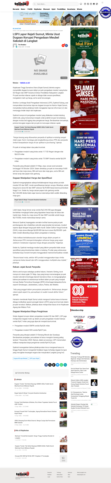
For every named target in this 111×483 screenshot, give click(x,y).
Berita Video (60, 477)
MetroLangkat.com (81, 472)
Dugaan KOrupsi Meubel (20, 358)
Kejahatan (38, 9)
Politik (30, 9)
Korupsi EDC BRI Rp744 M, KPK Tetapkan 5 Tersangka (32, 456)
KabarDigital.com (81, 474)
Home (14, 30)
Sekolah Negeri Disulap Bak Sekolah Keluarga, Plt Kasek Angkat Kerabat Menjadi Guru (80, 406)
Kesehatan (71, 9)
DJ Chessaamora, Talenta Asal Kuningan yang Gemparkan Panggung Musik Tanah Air (80, 395)
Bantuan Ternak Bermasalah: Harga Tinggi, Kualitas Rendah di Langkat (34, 437)
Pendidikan (61, 9)
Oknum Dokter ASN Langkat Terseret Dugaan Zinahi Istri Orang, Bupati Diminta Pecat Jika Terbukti (80, 383)
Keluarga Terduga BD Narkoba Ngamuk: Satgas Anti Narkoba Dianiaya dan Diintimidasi (80, 359)
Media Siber (59, 474)
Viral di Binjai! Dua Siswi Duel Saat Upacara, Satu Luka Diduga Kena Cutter (80, 371)
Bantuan (70, 472)
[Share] (66, 45)
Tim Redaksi (22, 45)
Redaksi (49, 474)
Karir (69, 477)
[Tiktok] (97, 4)
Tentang (59, 472)
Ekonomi (46, 9)
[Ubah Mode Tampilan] (81, 4)
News (23, 9)
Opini (53, 9)
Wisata (79, 9)
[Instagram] (91, 4)
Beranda (16, 9)
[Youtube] (94, 4)
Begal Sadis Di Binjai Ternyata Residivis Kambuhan (30, 200)
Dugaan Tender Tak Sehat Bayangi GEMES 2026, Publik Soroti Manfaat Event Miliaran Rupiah (34, 128)
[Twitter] (88, 4)
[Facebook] (85, 4)
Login (49, 477)
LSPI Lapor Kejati (34, 358)
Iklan (69, 474)
